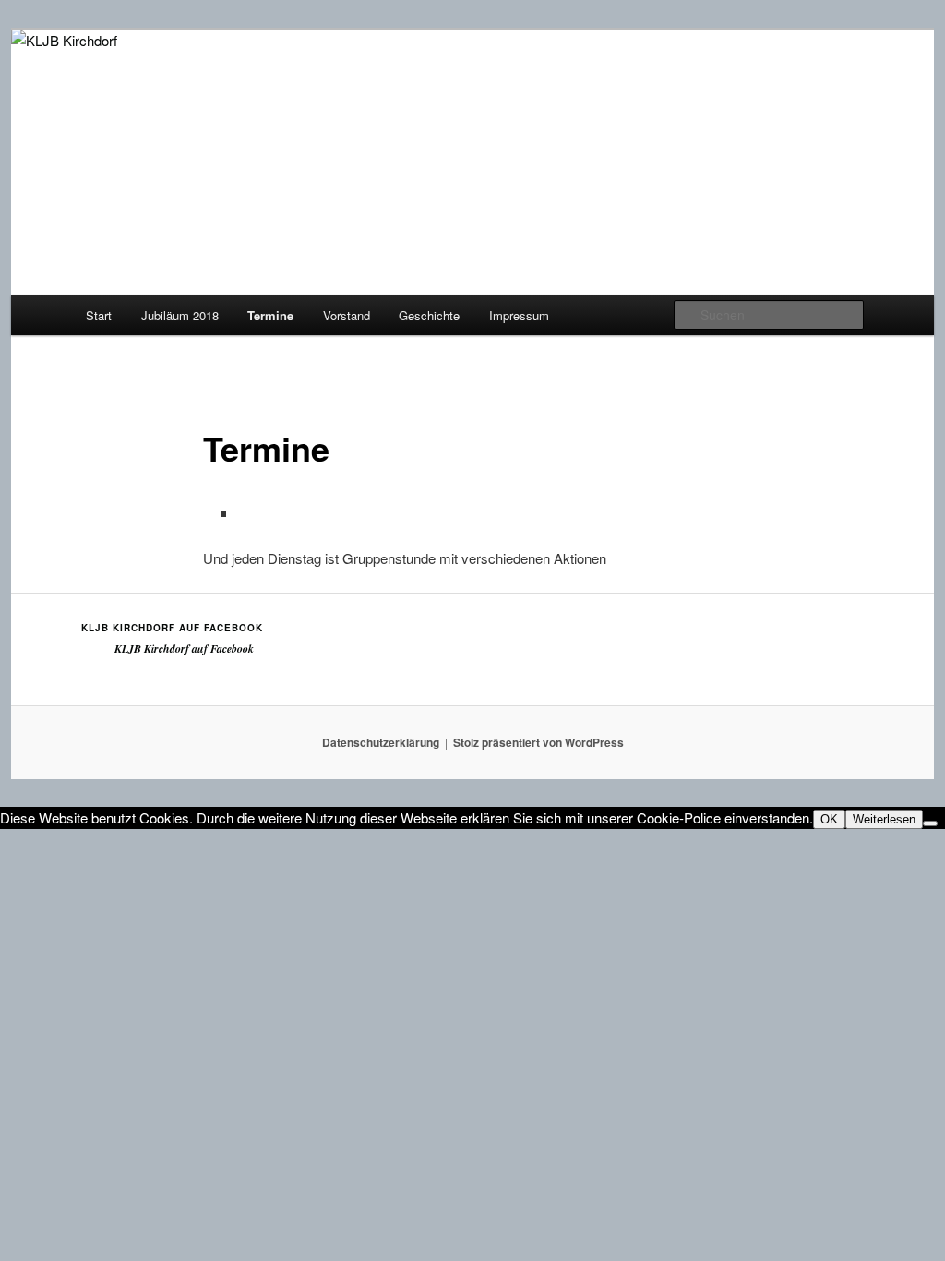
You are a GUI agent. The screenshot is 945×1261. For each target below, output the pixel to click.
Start (99, 315)
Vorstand (346, 315)
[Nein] (930, 823)
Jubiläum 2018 (180, 315)
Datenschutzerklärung (380, 742)
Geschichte (429, 315)
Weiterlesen (884, 819)
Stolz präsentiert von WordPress (538, 742)
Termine (270, 315)
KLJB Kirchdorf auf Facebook (172, 627)
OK (829, 819)
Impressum (519, 315)
